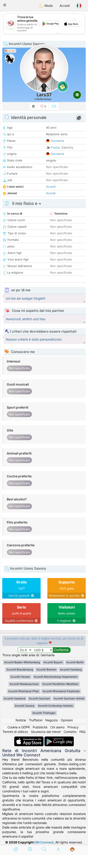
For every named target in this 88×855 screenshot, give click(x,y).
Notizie (21, 720)
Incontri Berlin (75, 662)
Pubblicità (40, 727)
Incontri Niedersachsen (24, 684)
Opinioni (67, 720)
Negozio (51, 720)
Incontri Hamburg (71, 669)
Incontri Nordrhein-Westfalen (60, 684)
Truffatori (35, 720)
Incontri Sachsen (39, 698)
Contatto (70, 732)
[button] (4, 5)
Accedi (65, 5)
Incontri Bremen (46, 669)
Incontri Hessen (20, 676)
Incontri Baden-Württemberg (22, 662)
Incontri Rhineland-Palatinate (61, 691)
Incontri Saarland (14, 698)
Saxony (67, 147)
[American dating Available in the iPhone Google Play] (59, 739)
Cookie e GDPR (18, 727)
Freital (55, 147)
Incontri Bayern (53, 662)
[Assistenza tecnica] (72, 849)
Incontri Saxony (25, 705)
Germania (57, 140)
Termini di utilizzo (15, 732)
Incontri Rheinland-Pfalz (23, 691)
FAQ (82, 732)
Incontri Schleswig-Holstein (55, 705)
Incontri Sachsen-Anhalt (69, 698)
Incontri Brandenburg (20, 669)
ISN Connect (43, 842)
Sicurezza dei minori (46, 732)
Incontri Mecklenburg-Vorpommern (56, 676)
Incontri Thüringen (44, 713)
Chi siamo (57, 727)
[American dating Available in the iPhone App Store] (29, 739)
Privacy (73, 727)
